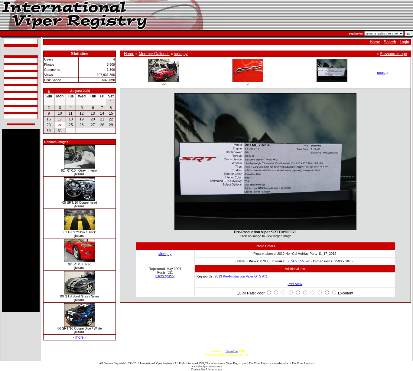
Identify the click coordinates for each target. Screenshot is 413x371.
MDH (8, 95)
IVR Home (11, 41)
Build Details (13, 74)
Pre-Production (234, 276)
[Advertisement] (21, 220)
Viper (249, 276)
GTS (257, 276)
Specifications (13, 60)
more (79, 337)
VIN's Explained (15, 81)
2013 (218, 276)
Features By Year (15, 102)
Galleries (10, 109)
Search (390, 42)
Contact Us (12, 116)
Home (375, 42)
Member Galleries (154, 53)
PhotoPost (232, 351)
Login (404, 42)
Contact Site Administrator (206, 369)
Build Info (11, 67)
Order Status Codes (17, 88)
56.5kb (292, 261)
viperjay (181, 53)
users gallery (164, 276)
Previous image (393, 53)
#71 (265, 276)
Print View (295, 284)
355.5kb (304, 261)
